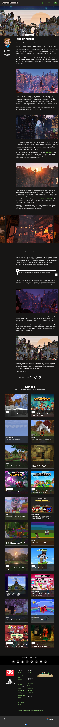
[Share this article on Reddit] (35, 377)
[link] (13, 661)
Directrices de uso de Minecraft (24, 710)
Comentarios (30, 687)
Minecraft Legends (21, 681)
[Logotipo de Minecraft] (10, 3)
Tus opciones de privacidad (32, 724)
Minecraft (20, 672)
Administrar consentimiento (37, 710)
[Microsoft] (50, 719)
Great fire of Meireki (46, 199)
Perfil (28, 698)
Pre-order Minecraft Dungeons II (33, 8)
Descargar (29, 690)
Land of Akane (49, 152)
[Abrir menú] (55, 2)
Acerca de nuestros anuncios (9, 724)
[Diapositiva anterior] (26, 250)
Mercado (29, 672)
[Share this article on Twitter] (31, 377)
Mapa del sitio (30, 688)
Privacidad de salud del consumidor (20, 722)
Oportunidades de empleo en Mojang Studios (21, 695)
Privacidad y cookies (8, 722)
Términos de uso (32, 722)
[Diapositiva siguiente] (33, 250)
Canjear (29, 699)
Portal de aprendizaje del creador (21, 690)
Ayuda (28, 685)
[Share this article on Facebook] (40, 377)
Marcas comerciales (40, 722)
